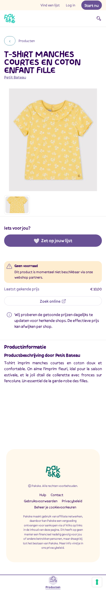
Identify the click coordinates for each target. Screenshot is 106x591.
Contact (57, 495)
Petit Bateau (15, 77)
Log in (70, 5)
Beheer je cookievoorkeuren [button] (55, 507)
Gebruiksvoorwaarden (40, 501)
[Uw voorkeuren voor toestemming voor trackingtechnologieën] (97, 582)
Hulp (42, 495)
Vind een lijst (50, 5)
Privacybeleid (72, 501)
